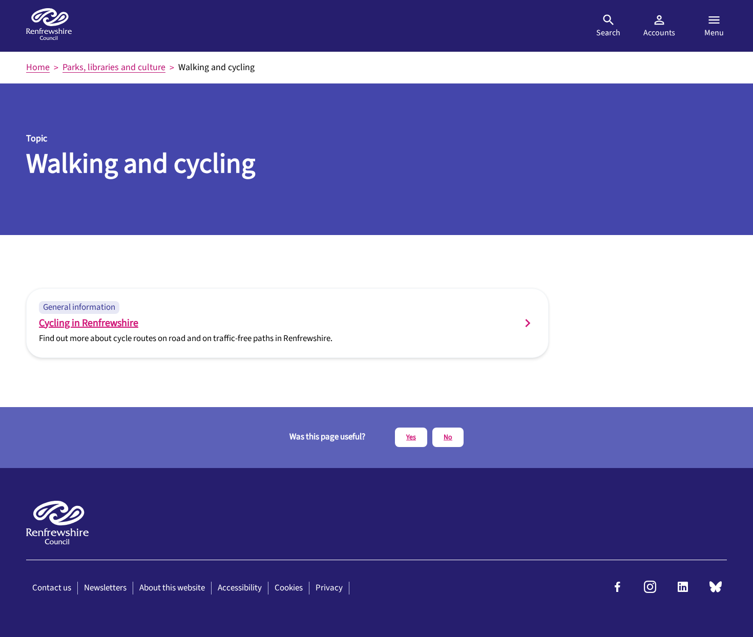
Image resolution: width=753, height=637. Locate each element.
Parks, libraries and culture (113, 67)
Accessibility (240, 588)
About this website (172, 588)
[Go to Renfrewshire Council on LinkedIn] (683, 590)
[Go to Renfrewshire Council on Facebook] (617, 590)
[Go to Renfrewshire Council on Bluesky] (715, 590)
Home (38, 67)
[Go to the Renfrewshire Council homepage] (49, 25)
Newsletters (105, 588)
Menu (714, 32)
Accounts (659, 32)
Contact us (51, 588)
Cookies (289, 588)
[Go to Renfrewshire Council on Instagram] (650, 590)
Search (608, 32)
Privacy (329, 588)
